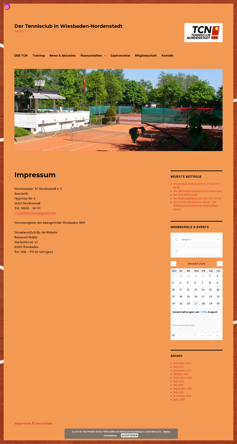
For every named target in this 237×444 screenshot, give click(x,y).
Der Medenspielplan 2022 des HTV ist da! (197, 198)
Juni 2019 (178, 392)
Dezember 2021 (182, 370)
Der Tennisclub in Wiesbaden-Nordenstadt (68, 26)
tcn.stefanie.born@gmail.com (35, 213)
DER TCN (20, 55)
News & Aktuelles (63, 55)
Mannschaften (91, 55)
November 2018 (182, 396)
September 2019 (182, 388)
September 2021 (182, 377)
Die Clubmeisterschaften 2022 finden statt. (197, 191)
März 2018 (179, 399)
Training (38, 55)
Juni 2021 (178, 381)
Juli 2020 (178, 385)
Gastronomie (120, 55)
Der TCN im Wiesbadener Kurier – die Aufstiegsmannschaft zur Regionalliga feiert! (195, 206)
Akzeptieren (129, 435)
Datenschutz (43, 423)
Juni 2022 (178, 366)
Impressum (22, 423)
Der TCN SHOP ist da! (185, 194)
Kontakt (167, 55)
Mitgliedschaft (146, 55)
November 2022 (182, 363)
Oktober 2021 (180, 374)
